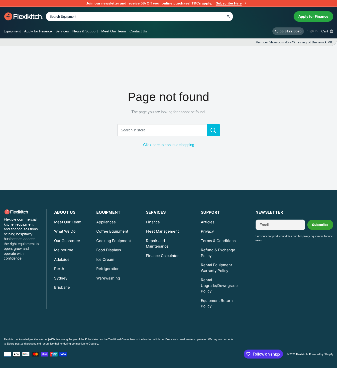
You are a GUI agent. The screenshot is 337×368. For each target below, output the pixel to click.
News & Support (85, 31)
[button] (327, 31)
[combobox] (139, 16)
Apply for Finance (313, 16)
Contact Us (138, 31)
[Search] (228, 16)
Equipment (12, 31)
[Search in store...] (213, 130)
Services (62, 31)
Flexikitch (302, 354)
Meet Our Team (113, 31)
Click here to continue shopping (168, 145)
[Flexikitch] (23, 16)
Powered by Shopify (321, 354)
